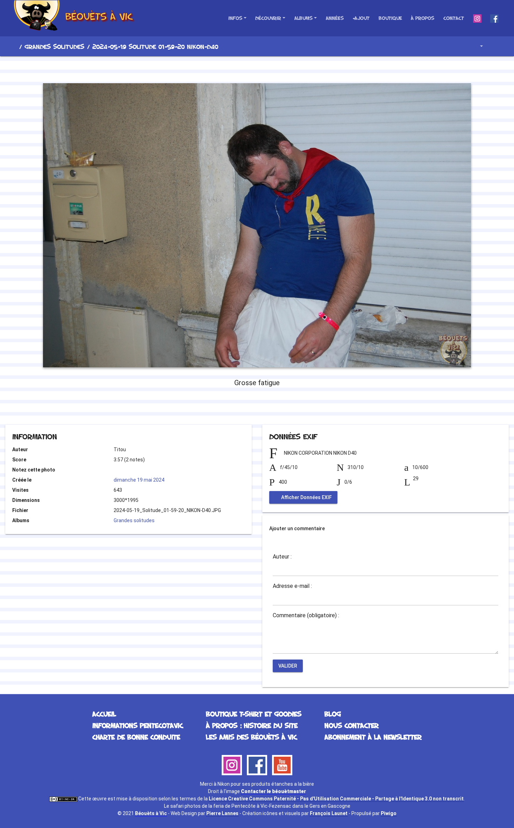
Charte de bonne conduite (136, 737)
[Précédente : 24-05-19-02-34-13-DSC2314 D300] (233, 68)
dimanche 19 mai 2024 (139, 480)
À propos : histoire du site (252, 725)
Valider (287, 666)
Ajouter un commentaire (297, 528)
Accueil (13, 46)
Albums (303, 18)
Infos (235, 18)
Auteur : (282, 557)
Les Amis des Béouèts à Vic (251, 737)
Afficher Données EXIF (306, 497)
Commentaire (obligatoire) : (306, 615)
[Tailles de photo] (476, 46)
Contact (453, 18)
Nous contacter (351, 725)
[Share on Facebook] (244, 405)
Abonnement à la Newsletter (373, 737)
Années (335, 18)
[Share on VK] (271, 405)
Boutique (390, 18)
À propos (422, 18)
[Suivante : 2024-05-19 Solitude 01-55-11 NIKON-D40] (281, 68)
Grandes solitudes (54, 46)
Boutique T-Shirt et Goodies (253, 714)
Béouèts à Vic (151, 813)
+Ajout (361, 18)
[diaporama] (495, 46)
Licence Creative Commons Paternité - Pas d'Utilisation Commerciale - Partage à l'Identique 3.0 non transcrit (336, 798)
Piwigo (389, 813)
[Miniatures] (257, 68)
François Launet (329, 813)
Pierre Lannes (222, 813)
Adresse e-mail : (292, 586)
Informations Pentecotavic (137, 725)
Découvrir (268, 18)
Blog (332, 714)
